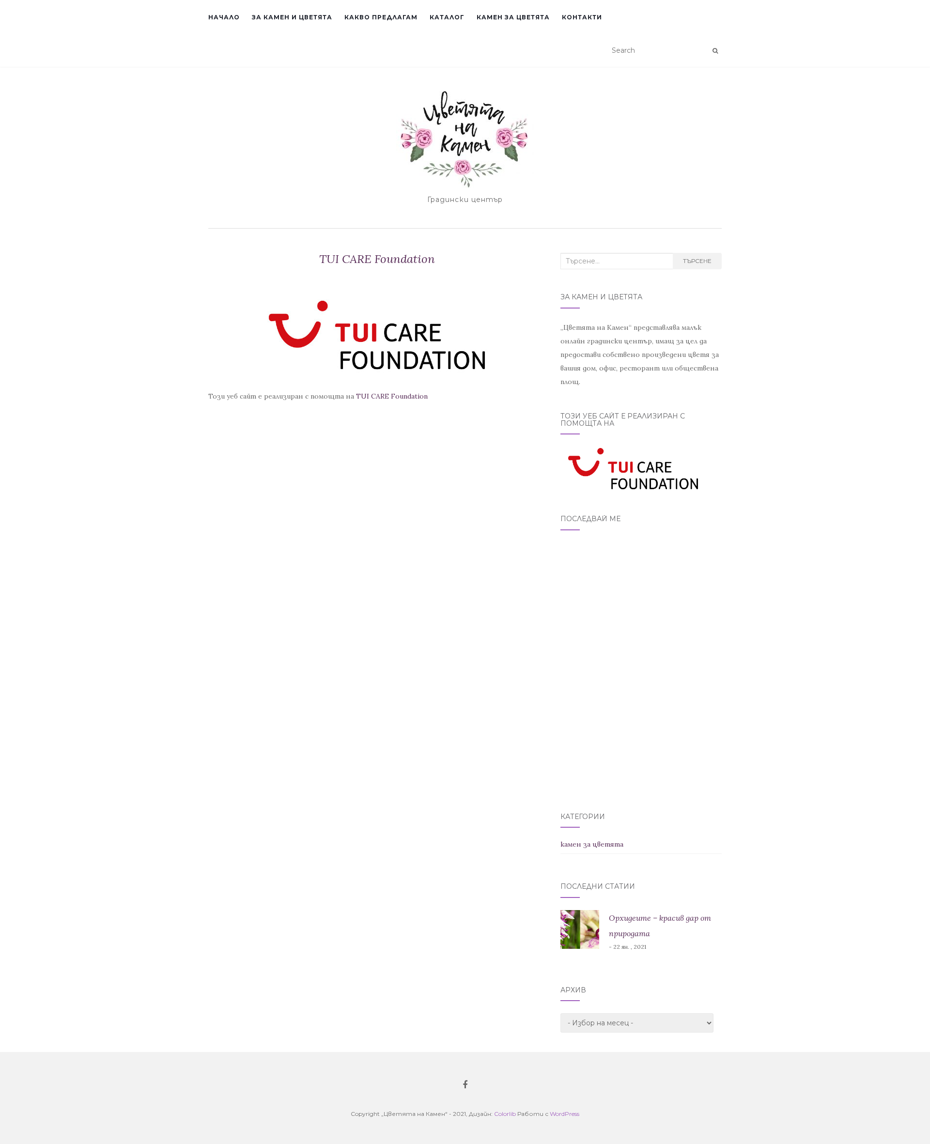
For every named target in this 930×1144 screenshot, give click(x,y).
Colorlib (505, 1113)
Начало (224, 17)
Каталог (447, 17)
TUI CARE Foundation (392, 396)
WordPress (564, 1113)
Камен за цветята (513, 17)
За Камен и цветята (292, 17)
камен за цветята (591, 844)
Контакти (582, 17)
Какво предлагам (381, 17)
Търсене (697, 260)
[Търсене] (715, 51)
